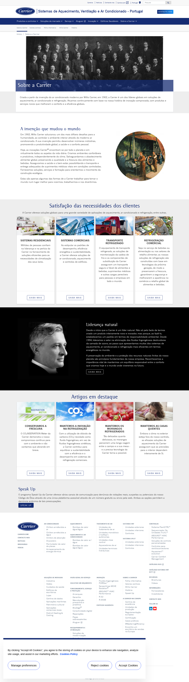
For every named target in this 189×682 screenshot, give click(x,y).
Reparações (78, 614)
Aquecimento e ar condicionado (78, 536)
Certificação (130, 618)
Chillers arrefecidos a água (56, 533)
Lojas (48, 595)
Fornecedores (158, 591)
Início (19, 34)
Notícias (21, 541)
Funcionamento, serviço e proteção (81, 590)
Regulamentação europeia (133, 613)
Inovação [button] (92, 21)
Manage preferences (24, 665)
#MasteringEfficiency (134, 624)
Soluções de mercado (53, 578)
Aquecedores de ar (107, 545)
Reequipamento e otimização (77, 629)
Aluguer (81, 21)
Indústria (50, 581)
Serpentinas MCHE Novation (107, 587)
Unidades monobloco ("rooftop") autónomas (109, 534)
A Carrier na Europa (132, 599)
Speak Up (26, 505)
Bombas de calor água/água (80, 528)
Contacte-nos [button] (109, 3)
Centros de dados (54, 598)
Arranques (77, 594)
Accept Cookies (128, 665)
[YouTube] (154, 608)
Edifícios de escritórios (51, 591)
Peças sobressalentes (80, 618)
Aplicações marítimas (56, 601)
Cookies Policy (69, 654)
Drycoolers (51, 541)
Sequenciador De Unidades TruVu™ (160, 531)
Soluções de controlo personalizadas (161, 542)
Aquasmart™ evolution (157, 552)
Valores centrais (35, 28)
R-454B (102, 600)
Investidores (157, 594)
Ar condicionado (51, 524)
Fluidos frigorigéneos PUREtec (108, 582)
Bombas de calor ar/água (82, 541)
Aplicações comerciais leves (54, 609)
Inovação (101, 578)
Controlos (129, 533)
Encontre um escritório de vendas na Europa (134, 629)
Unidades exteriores (134, 527)
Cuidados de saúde (55, 587)
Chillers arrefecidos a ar (56, 528)
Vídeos (20, 548)
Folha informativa (50, 28)
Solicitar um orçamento (81, 583)
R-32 (101, 597)
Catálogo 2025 (156, 564)
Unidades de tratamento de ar (107, 528)
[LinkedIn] (151, 608)
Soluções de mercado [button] (50, 21)
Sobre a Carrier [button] (128, 21)
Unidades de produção (131, 608)
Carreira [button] (90, 3)
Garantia (77, 597)
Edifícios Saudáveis (109, 21)
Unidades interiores (134, 530)
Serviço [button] (68, 21)
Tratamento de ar (104, 524)
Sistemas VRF (128, 524)
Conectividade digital (82, 611)
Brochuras (22, 544)
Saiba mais (35, 297)
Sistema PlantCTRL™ (161, 527)
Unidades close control (106, 541)
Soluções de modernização (79, 634)
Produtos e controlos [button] (26, 21)
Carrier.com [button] (123, 2)
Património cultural (55, 604)
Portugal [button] (137, 3)
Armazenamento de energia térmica (55, 550)
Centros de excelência (130, 603)
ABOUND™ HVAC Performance (159, 536)
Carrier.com (23, 534)
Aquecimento (76, 524)
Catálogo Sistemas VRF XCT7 (159, 571)
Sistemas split (129, 539)
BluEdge (77, 607)
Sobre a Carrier (22, 28)
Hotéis (49, 584)
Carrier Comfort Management (159, 557)
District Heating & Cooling (54, 614)
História (74, 28)
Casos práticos (132, 621)
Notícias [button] (99, 3)
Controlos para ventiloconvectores (160, 547)
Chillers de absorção (55, 538)
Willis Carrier (63, 28)
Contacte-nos (24, 538)
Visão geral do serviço (80, 578)
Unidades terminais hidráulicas (108, 549)
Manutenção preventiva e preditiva (78, 602)
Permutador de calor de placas (56, 545)
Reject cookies (100, 665)
